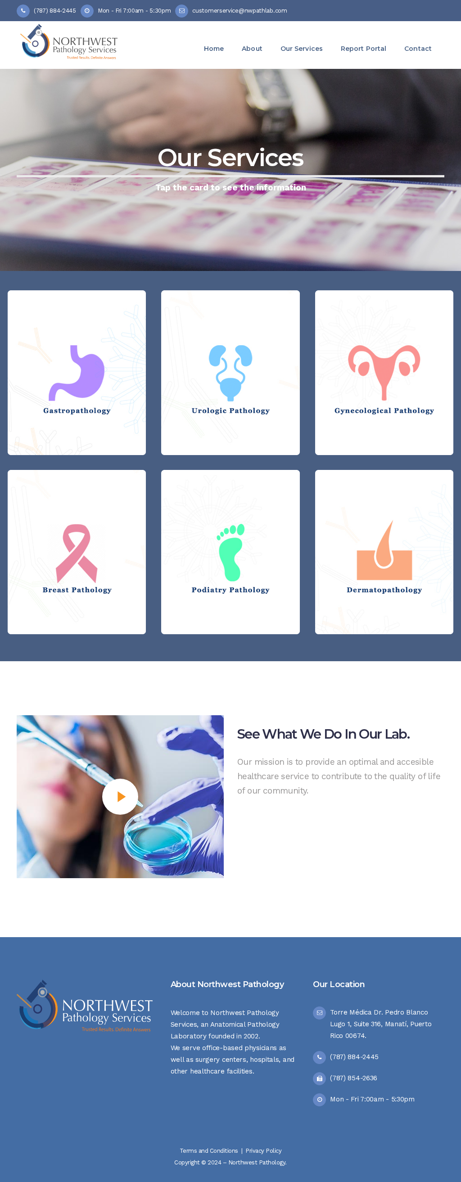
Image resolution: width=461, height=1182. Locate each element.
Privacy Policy (263, 1150)
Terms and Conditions (209, 1150)
